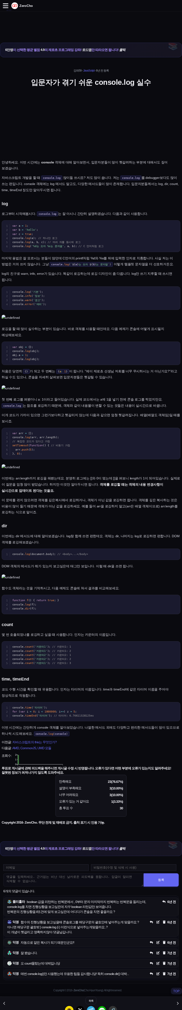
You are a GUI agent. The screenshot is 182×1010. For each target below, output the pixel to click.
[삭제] (164, 922)
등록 (161, 880)
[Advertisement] (91, 22)
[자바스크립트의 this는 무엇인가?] (4, 1003)
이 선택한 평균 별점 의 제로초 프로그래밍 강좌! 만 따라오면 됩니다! (65, 50)
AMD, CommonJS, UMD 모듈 (31, 748)
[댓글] (164, 901)
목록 (91, 1000)
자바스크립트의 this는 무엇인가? (34, 742)
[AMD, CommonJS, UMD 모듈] (177, 1003)
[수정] (158, 922)
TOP (176, 991)
